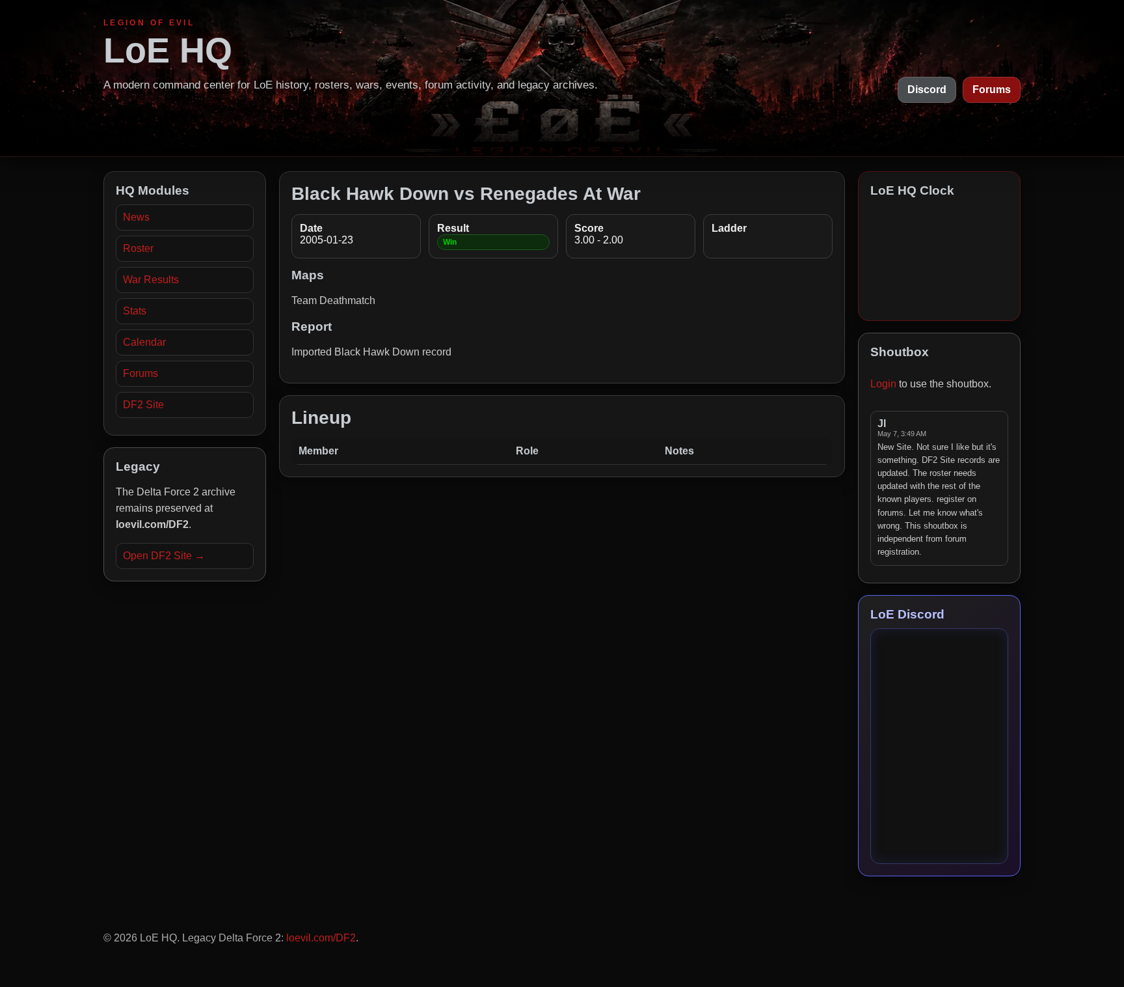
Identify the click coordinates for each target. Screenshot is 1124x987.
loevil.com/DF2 (321, 937)
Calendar (144, 342)
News (136, 217)
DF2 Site (143, 404)
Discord (926, 89)
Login (883, 383)
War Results (151, 279)
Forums (991, 89)
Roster (138, 248)
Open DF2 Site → (164, 555)
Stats (134, 310)
